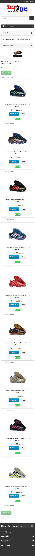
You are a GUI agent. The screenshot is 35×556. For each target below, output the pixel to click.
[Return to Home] (3, 39)
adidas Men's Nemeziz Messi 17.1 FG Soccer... (17, 105)
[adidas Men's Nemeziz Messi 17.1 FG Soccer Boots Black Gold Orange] (17, 186)
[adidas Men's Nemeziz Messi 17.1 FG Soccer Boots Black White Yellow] (17, 472)
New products (9, 45)
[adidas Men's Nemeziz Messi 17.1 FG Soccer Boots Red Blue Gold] (17, 138)
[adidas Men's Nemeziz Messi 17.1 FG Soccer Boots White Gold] (17, 377)
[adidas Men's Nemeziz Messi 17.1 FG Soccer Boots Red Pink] (17, 281)
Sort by (3, 67)
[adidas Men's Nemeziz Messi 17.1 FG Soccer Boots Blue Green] (17, 90)
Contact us (26, 1)
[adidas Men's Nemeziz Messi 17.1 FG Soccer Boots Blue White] (17, 234)
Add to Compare (10, 123)
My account (5, 545)
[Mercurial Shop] (17, 8)
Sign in (31, 1)
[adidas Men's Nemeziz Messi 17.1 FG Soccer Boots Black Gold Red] (17, 329)
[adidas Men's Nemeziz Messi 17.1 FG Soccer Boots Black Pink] (17, 424)
